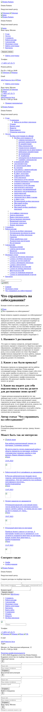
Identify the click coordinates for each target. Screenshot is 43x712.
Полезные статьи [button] (11, 44)
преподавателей (20, 193)
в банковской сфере (21, 162)
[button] (4, 15)
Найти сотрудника (12, 46)
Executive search (20, 205)
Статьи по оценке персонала (20, 268)
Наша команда (15, 130)
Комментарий (6, 590)
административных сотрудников (26, 181)
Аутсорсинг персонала (18, 223)
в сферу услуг (19, 199)
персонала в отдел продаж (24, 179)
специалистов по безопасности (30, 158)
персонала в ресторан (22, 195)
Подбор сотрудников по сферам (22, 136)
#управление (15, 539)
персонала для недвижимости (25, 191)
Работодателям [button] (10, 40)
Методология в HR (17, 270)
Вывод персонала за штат (19, 217)
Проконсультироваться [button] (13, 103)
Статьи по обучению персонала (21, 257)
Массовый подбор (21, 203)
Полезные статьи (11, 604)
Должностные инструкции (20, 241)
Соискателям (10, 602)
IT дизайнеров (24, 156)
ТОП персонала (20, 177)
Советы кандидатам (17, 249)
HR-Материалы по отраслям (20, 267)
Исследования (15, 243)
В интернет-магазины (22, 171)
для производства (20, 164)
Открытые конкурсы (17, 132)
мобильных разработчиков (28, 152)
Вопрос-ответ (15, 126)
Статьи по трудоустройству (20, 261)
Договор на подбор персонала (21, 235)
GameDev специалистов (28, 160)
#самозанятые (15, 484)
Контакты (9, 48)
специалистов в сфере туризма (25, 197)
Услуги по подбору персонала (21, 231)
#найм (7, 484)
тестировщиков (24, 154)
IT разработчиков (25, 144)
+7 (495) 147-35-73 (8, 63)
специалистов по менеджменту (30, 150)
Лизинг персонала (16, 225)
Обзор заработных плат (18, 239)
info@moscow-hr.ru (8, 80)
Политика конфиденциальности (13, 653)
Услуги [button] (8, 36)
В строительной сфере (22, 166)
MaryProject (15, 594)
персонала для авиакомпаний (25, 189)
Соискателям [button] (10, 42)
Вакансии (13, 251)
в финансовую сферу (22, 175)
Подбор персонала (12, 618)
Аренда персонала (16, 215)
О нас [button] (7, 34)
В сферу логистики (21, 173)
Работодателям (10, 600)
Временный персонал (18, 221)
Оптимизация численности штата (22, 233)
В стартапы (18, 168)
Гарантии (13, 237)
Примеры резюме (16, 247)
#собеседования (11, 564)
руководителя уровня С (27, 148)
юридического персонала (23, 187)
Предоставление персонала (20, 219)
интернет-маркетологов (27, 142)
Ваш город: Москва (8, 30)
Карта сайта (9, 610)
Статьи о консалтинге (18, 265)
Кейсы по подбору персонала (25, 122)
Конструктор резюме (17, 253)
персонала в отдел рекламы (24, 185)
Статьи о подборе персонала (20, 259)
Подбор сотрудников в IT (23, 138)
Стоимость (9, 38)
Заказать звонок (7, 52)
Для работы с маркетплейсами (25, 169)
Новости (13, 128)
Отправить (5, 670)
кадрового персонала (22, 183)
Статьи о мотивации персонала (21, 263)
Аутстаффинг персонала (19, 213)
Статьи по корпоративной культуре (23, 274)
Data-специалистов (26, 146)
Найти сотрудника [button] (12, 56)
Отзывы (13, 124)
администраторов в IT (27, 140)
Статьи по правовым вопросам (21, 272)
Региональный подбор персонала (26, 201)
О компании (14, 120)
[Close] (2, 661)
